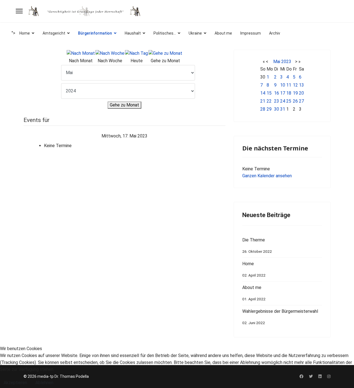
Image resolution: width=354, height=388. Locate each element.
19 (295, 93)
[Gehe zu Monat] (165, 53)
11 (288, 85)
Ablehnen (44, 382)
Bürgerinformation (95, 33)
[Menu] (19, 11)
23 (276, 101)
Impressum (250, 33)
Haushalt (133, 33)
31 (282, 109)
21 (262, 101)
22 (269, 101)
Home (24, 33)
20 (301, 93)
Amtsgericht (54, 33)
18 (288, 93)
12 (295, 85)
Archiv (274, 33)
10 (282, 85)
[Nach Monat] (81, 53)
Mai (276, 61)
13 (301, 85)
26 (295, 101)
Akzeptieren (15, 382)
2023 (286, 61)
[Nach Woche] (109, 53)
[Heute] (136, 53)
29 (269, 109)
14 (262, 93)
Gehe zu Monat (124, 105)
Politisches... (164, 33)
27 (301, 101)
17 (282, 93)
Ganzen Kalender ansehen (267, 175)
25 (288, 101)
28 (262, 109)
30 (276, 109)
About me (223, 33)
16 (276, 93)
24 (282, 101)
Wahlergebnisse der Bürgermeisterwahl (280, 317)
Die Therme (257, 245)
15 (269, 93)
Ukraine (195, 33)
